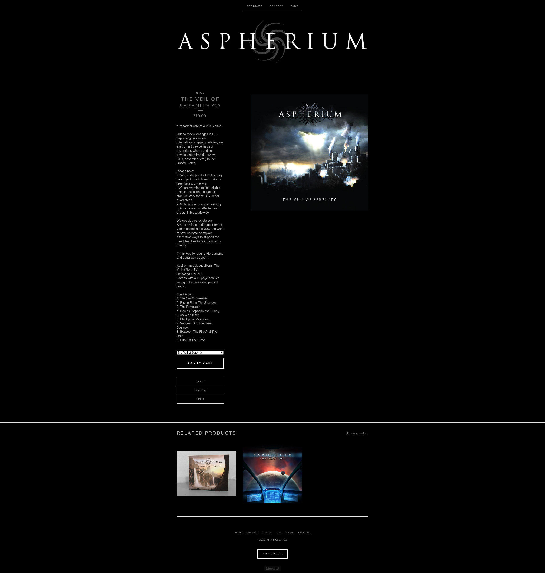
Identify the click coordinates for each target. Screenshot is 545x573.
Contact (276, 6)
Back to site (272, 554)
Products (255, 6)
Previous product (357, 433)
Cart (294, 6)
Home (238, 532)
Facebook (304, 532)
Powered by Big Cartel (272, 568)
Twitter (289, 532)
